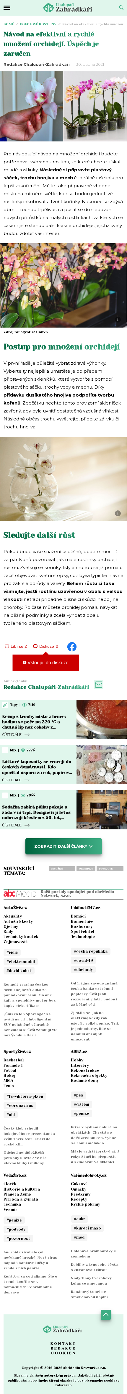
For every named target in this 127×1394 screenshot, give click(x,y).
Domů (9, 24)
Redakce (63, 1348)
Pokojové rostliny (38, 24)
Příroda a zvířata (21, 1199)
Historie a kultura (22, 1189)
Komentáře (82, 921)
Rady (8, 931)
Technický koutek (21, 936)
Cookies (63, 1353)
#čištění (81, 1104)
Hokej (9, 1075)
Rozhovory (81, 926)
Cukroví (79, 1184)
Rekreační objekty (89, 1075)
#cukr (79, 1219)
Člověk (10, 1184)
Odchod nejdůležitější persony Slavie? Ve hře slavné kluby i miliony (25, 1157)
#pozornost (18, 1238)
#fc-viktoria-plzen (24, 1096)
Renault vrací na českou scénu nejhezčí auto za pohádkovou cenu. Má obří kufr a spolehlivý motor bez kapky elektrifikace (30, 995)
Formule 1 (13, 1065)
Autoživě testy (18, 921)
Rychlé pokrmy (85, 1204)
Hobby (77, 1060)
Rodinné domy (85, 1080)
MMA (8, 1080)
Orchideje (86, 868)
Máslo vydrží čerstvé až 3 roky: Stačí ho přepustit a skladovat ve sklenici (95, 1156)
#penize (81, 1113)
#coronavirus (19, 1105)
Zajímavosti (15, 942)
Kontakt (63, 1344)
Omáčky (78, 1189)
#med (79, 1237)
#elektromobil (20, 961)
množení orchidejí (58, 869)
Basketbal (14, 1060)
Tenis (9, 1086)
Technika (12, 1204)
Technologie (83, 936)
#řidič (12, 952)
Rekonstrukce (85, 1070)
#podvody (15, 1229)
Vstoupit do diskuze (47, 662)
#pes (78, 1095)
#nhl (10, 1114)
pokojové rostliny (106, 869)
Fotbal (10, 1070)
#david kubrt (19, 971)
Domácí (78, 916)
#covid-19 (83, 960)
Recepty (79, 1199)
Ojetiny (11, 926)
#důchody (83, 969)
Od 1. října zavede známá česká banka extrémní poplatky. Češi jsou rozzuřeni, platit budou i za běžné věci (94, 994)
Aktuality (13, 916)
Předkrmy (80, 1194)
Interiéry (80, 1065)
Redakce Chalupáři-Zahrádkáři (37, 64)
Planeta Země (17, 1194)
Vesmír (10, 1209)
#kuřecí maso (87, 1228)
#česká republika (91, 951)
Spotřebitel (82, 931)
